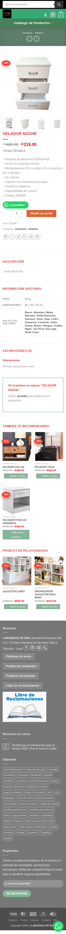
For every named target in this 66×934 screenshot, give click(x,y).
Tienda (24, 920)
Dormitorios (27, 33)
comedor (53, 769)
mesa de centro (25, 798)
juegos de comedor (35, 792)
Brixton (38, 325)
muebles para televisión (42, 809)
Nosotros (13, 920)
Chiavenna (31, 322)
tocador (53, 827)
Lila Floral (38, 328)
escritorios (21, 781)
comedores (9, 775)
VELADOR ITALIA (44, 467)
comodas (23, 775)
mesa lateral (10, 804)
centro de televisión (35, 769)
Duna (40, 318)
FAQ (55, 920)
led (49, 792)
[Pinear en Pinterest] (31, 237)
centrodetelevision (13, 769)
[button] (53, 15)
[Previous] (8, 83)
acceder (22, 396)
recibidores (47, 815)
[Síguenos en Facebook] (26, 648)
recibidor (34, 815)
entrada (48, 775)
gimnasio (19, 786)
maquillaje (9, 798)
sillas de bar (10, 827)
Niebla (49, 312)
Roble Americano (46, 315)
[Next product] (29, 38)
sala (28, 821)
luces (57, 792)
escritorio (8, 781)
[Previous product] (36, 38)
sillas (51, 821)
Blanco (28, 312)
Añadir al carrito (41, 213)
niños (6, 815)
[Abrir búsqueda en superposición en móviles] (33, 4)
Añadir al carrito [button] (18, 476)
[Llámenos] (45, 648)
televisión (41, 827)
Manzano (30, 315)
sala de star (40, 821)
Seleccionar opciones (17, 534)
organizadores (19, 815)
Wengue (47, 325)
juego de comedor (13, 792)
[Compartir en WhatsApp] (6, 237)
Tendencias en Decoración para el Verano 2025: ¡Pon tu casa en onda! (34, 747)
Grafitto (58, 325)
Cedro (54, 318)
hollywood (32, 786)
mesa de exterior (45, 798)
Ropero (7, 821)
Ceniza (29, 325)
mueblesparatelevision (15, 809)
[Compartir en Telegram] (37, 237)
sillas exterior (26, 827)
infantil (43, 786)
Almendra (39, 312)
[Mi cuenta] (45, 15)
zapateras (33, 832)
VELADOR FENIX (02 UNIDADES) (15, 522)
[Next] (58, 83)
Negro (28, 328)
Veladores (39, 33)
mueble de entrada (49, 804)
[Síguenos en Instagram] (33, 648)
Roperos (18, 821)
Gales (54, 322)
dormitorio (36, 775)
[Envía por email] (25, 237)
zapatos (8, 838)
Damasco (30, 318)
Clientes (34, 920)
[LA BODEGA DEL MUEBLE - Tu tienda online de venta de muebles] (7, 13)
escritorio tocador (39, 781)
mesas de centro (28, 804)
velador (20, 832)
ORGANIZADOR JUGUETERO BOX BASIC (45, 594)
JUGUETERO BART (14, 591)
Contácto (46, 920)
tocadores (9, 832)
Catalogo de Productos (32, 23)
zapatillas (46, 832)
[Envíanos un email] (39, 648)
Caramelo (43, 322)
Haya (47, 318)
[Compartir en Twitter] (18, 237)
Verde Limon (32, 332)
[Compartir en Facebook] (12, 237)
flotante (7, 786)
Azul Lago (50, 328)
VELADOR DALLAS (13, 467)
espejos (55, 781)
